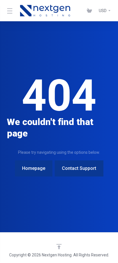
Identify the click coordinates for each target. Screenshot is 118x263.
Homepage (33, 168)
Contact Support (79, 168)
